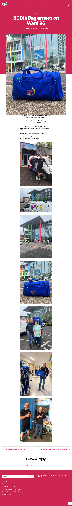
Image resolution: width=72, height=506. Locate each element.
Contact (62, 4)
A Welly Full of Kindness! (7, 494)
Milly (32, 4)
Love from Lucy (47, 4)
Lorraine (28, 28)
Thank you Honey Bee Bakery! (9, 486)
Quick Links (55, 4)
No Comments (45, 28)
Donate (36, 4)
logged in (28, 465)
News (36, 12)
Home (28, 4)
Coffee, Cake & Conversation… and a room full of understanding (16, 483)
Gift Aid (41, 4)
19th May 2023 (36, 28)
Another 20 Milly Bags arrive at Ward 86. (11, 489)
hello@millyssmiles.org (46, 475)
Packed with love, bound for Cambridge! (11, 491)
